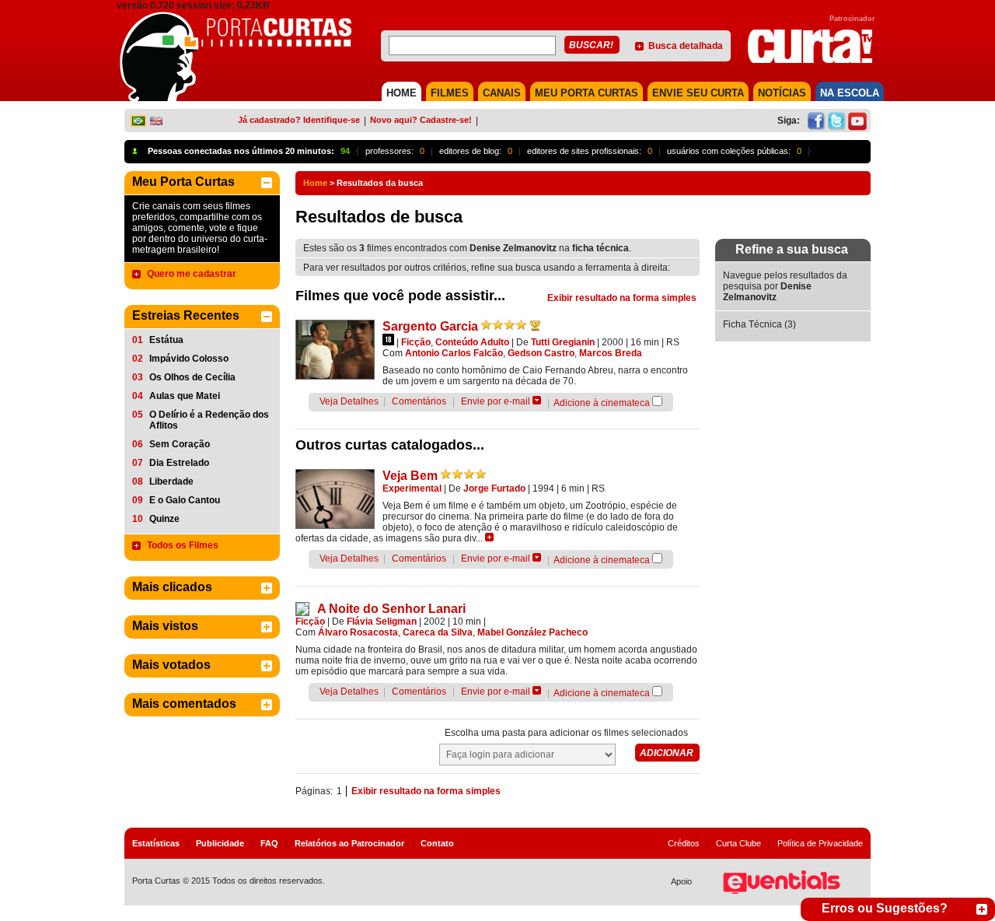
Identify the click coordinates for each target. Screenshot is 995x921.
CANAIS (502, 93)
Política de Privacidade (820, 843)
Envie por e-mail (495, 401)
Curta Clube (738, 843)
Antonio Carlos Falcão (454, 353)
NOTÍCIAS (782, 93)
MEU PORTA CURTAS (586, 93)
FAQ (269, 843)
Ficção (416, 342)
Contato (437, 843)
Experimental (412, 488)
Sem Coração (179, 444)
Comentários (419, 401)
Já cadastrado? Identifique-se (299, 119)
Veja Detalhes (349, 401)
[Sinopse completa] (489, 537)
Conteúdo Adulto (472, 342)
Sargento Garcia (430, 326)
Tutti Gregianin (563, 342)
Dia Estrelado (179, 462)
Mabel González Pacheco (532, 632)
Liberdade (171, 481)
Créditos (684, 843)
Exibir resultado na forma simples (621, 297)
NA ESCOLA (849, 93)
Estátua (166, 339)
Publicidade (220, 843)
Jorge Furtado (494, 488)
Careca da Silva (438, 632)
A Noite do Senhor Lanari (391, 608)
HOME (401, 93)
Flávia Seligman (382, 621)
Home (315, 182)
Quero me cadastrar (191, 273)
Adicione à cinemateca (601, 402)
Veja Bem (410, 475)
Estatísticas (156, 843)
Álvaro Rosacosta (358, 632)
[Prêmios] (535, 325)
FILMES (450, 93)
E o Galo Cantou (184, 500)
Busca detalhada (685, 45)
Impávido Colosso (189, 358)
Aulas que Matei (184, 395)
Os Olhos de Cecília (192, 377)
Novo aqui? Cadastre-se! (421, 119)
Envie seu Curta (698, 93)
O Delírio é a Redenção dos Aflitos (209, 420)
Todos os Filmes (182, 545)
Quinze (164, 518)
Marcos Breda (610, 353)
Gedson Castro (541, 353)
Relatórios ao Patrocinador (349, 843)
